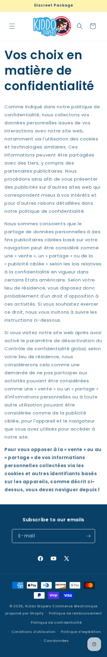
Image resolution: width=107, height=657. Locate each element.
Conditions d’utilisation (34, 631)
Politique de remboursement (75, 613)
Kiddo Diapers (38, 606)
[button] (11, 26)
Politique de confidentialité (56, 622)
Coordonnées (56, 640)
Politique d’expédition (81, 631)
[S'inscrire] (88, 536)
